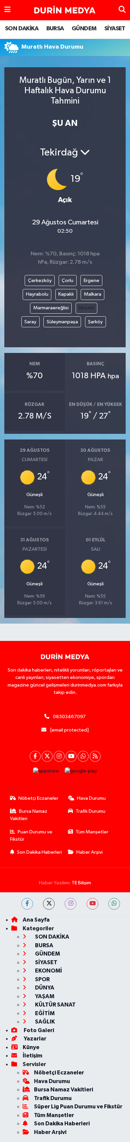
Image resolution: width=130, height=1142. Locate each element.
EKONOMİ (48, 971)
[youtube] (92, 904)
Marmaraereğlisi (51, 307)
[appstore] (46, 772)
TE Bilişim (81, 882)
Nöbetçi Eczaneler (38, 798)
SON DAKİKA (21, 29)
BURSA (55, 29)
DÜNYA (44, 988)
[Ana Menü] (7, 10)
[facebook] (27, 904)
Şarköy (95, 321)
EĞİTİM (44, 1013)
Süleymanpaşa (62, 321)
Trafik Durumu (90, 811)
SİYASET (114, 29)
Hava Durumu (91, 798)
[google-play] (81, 772)
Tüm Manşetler (92, 831)
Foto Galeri (38, 1030)
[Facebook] (35, 756)
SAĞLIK (44, 1021)
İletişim (32, 1055)
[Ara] (122, 10)
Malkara (92, 294)
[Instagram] (59, 756)
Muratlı (86, 307)
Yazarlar (34, 1038)
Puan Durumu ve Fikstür (31, 835)
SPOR (42, 979)
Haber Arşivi (89, 852)
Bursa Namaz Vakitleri (29, 815)
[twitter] (49, 904)
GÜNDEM (84, 29)
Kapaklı (66, 294)
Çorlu (67, 280)
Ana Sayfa (36, 920)
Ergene (91, 280)
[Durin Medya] (64, 10)
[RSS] (95, 756)
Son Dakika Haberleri (39, 852)
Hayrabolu (37, 294)
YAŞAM (44, 996)
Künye (31, 1047)
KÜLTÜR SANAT (55, 1004)
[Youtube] (71, 756)
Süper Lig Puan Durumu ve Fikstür (78, 1106)
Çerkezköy (40, 280)
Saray (30, 321)
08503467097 (69, 716)
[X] (47, 756)
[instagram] (70, 904)
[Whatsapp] (83, 756)
